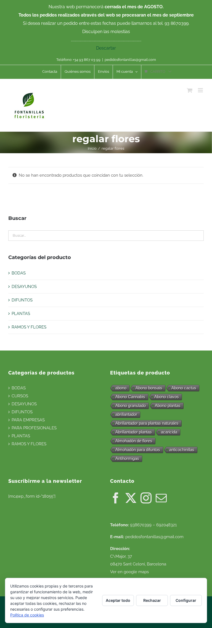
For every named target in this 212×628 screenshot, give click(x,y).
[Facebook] (115, 497)
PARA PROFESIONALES (34, 427)
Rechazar (152, 600)
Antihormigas (127, 458)
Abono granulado (130, 405)
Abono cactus (183, 388)
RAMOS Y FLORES (29, 327)
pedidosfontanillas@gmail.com (130, 60)
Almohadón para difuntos (137, 449)
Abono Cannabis (130, 396)
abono (120, 388)
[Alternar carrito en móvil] (189, 90)
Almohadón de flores (133, 440)
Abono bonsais (149, 388)
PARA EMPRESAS (28, 419)
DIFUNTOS (22, 300)
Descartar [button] (106, 48)
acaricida (169, 432)
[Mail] (161, 497)
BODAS (19, 273)
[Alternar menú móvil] (201, 90)
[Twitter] (130, 497)
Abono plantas (168, 405)
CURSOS (20, 395)
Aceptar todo (118, 600)
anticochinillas (181, 449)
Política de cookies (27, 615)
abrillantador (126, 414)
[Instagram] (146, 497)
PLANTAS (21, 313)
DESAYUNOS (24, 286)
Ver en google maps (129, 571)
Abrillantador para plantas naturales (147, 423)
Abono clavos (166, 396)
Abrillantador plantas (133, 432)
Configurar (186, 600)
